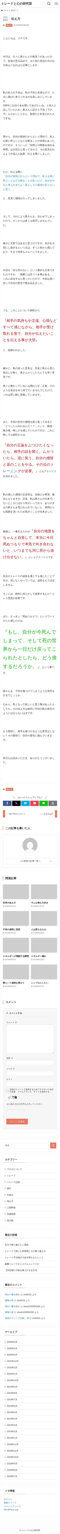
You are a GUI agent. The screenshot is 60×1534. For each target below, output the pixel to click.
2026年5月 (12, 1342)
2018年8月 (12, 1470)
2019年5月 (12, 1412)
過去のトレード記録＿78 (17, 1318)
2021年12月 (13, 1361)
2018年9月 (12, 1463)
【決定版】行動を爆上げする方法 (21, 1270)
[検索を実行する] (53, 1145)
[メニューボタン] (56, 3)
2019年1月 (12, 1438)
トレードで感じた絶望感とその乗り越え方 (25, 1251)
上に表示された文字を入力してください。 (25, 1104)
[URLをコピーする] (52, 803)
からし (31, 372)
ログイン (8, 1499)
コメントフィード (12, 1506)
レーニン (10, 471)
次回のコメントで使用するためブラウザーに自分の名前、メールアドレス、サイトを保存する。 (32, 1090)
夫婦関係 (11, 1214)
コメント (11, 1022)
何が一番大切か (12, 1294)
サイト (9, 1079)
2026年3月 (12, 1354)
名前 (9, 1058)
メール (10, 1069)
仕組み (10, 1195)
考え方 (9, 25)
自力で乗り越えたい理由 (16, 1245)
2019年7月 (12, 1399)
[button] (7, 803)
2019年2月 (12, 1431)
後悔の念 (9, 1300)
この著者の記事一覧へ (30, 861)
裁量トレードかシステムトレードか (22, 1264)
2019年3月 (12, 1425)
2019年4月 (12, 1418)
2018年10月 (13, 1457)
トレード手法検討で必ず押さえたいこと (24, 1257)
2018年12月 (13, 1444)
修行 (9, 1188)
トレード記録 (13, 1182)
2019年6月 (12, 1406)
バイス (52, 471)
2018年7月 (12, 1476)
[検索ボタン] (49, 3)
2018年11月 (12, 1451)
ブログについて (14, 1169)
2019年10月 (13, 1380)
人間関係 (11, 1207)
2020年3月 (12, 1367)
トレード (11, 1175)
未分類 (10, 1220)
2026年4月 (12, 1348)
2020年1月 (12, 1374)
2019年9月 (12, 1387)
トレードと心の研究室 (16, 3)
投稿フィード (10, 1502)
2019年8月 (12, 1393)
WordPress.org (11, 1509)
